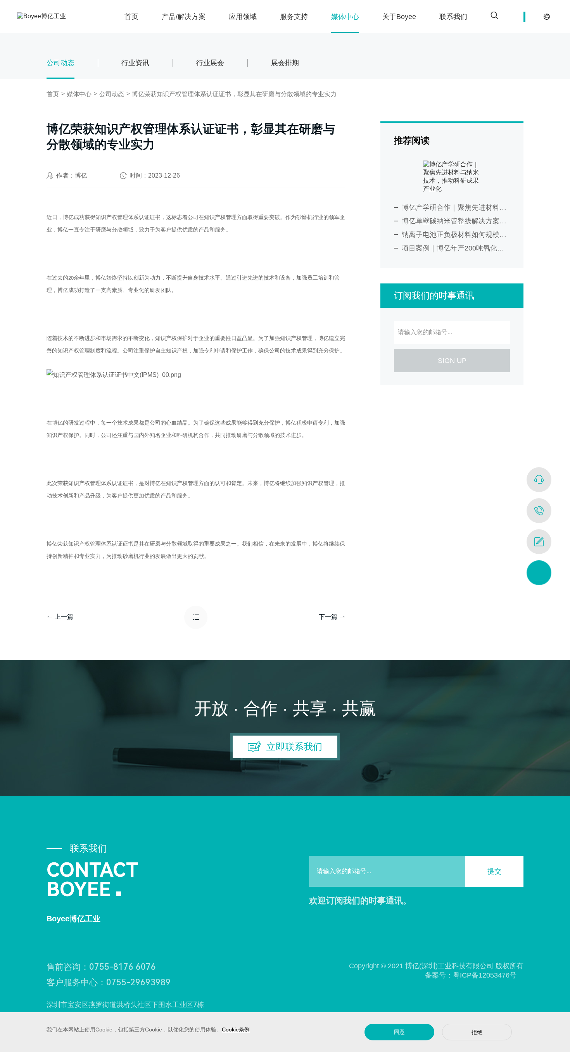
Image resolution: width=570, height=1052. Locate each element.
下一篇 (328, 616)
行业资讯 (135, 63)
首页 (131, 17)
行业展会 (210, 63)
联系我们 (453, 17)
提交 (494, 871)
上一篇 (64, 616)
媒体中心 (345, 17)
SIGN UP (452, 360)
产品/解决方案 (184, 17)
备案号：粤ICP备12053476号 (467, 975)
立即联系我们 (294, 746)
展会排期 (285, 63)
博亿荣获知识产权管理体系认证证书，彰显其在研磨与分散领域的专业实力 (234, 94)
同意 (399, 1032)
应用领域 (243, 17)
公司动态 (60, 63)
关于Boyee (399, 17)
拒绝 (477, 1032)
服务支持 (294, 17)
